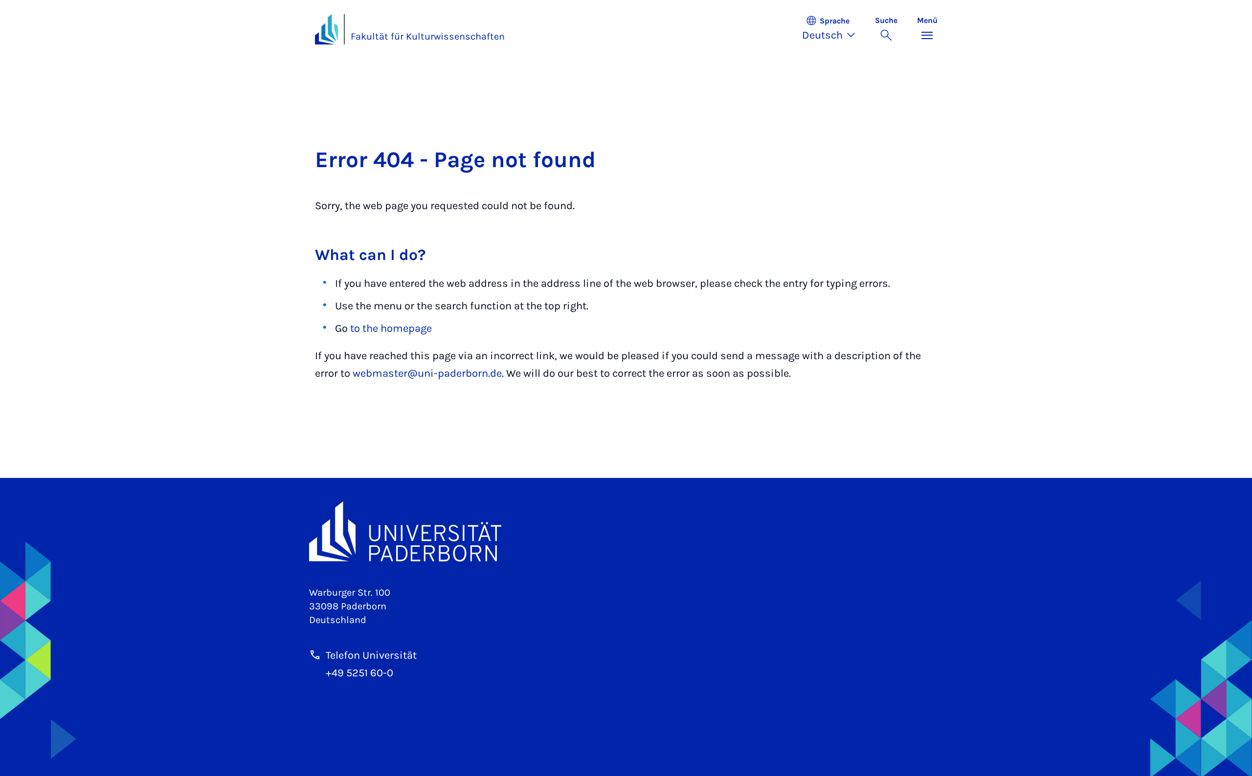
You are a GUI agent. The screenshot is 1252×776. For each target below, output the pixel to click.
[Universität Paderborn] (626, 531)
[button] (833, 29)
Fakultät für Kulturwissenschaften (428, 36)
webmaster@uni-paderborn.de (427, 373)
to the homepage (391, 328)
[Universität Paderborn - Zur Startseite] (326, 29)
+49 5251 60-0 (359, 673)
